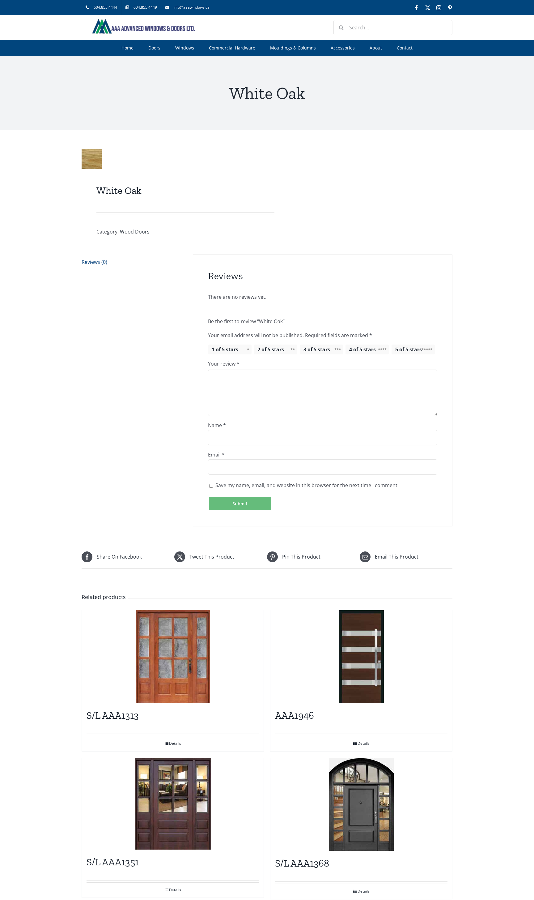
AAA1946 (294, 715)
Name (217, 425)
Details (175, 743)
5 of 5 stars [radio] (408, 349)
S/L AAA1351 (113, 862)
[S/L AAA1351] (173, 804)
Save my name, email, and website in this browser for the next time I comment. (307, 485)
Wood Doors (135, 231)
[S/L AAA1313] (173, 656)
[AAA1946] (361, 656)
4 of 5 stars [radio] (362, 349)
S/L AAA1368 (302, 863)
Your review (223, 363)
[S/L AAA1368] (361, 804)
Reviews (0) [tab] (94, 262)
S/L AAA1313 (113, 715)
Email (216, 454)
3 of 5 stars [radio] (316, 349)
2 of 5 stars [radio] (270, 349)
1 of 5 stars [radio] (225, 349)
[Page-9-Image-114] (171, 159)
